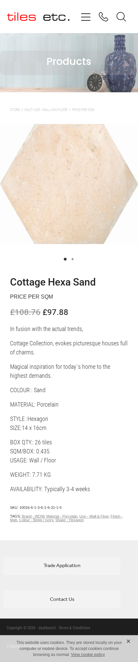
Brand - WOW (33, 516)
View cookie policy (88, 654)
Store (15, 109)
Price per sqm (83, 109)
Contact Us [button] (62, 599)
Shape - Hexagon (69, 520)
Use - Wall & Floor (94, 516)
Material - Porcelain (61, 516)
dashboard (47, 627)
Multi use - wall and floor (45, 109)
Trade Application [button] (62, 565)
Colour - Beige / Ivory (36, 520)
